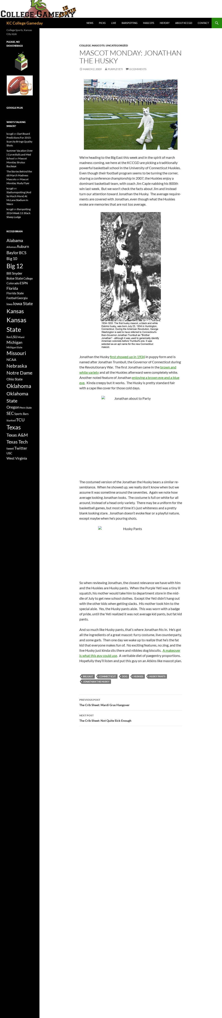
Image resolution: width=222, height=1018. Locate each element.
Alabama (15, 240)
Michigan (14, 342)
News (90, 22)
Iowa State (23, 303)
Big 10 (12, 258)
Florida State (15, 293)
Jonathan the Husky (96, 681)
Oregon (13, 407)
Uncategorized (117, 45)
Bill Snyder (14, 273)
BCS (22, 252)
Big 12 (15, 266)
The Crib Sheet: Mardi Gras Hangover (104, 702)
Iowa (10, 304)
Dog (124, 676)
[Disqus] (130, 790)
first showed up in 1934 (127, 357)
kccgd (10, 133)
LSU (14, 337)
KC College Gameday (25, 23)
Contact (203, 22)
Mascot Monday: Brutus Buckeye (17, 162)
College (85, 45)
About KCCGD (183, 22)
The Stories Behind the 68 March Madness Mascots (19, 175)
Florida (12, 288)
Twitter (20, 448)
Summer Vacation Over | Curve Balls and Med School (20, 154)
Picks (102, 22)
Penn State (26, 407)
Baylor (13, 252)
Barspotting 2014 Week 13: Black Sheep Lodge (19, 213)
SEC (10, 413)
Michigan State (14, 347)
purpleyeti (115, 69)
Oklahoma (19, 386)
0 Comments (137, 69)
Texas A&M (17, 434)
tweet (10, 448)
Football (11, 298)
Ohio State (15, 379)
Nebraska (17, 366)
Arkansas (11, 246)
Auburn (23, 246)
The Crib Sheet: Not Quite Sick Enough (105, 718)
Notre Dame (20, 373)
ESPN (24, 283)
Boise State (15, 278)
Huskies (138, 676)
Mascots (148, 22)
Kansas (15, 311)
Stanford (11, 420)
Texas (14, 427)
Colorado (13, 283)
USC (9, 453)
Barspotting (129, 22)
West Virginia (17, 458)
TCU (20, 419)
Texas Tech (17, 441)
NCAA (11, 359)
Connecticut (107, 676)
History (165, 22)
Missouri (16, 353)
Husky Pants (157, 676)
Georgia (22, 298)
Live (113, 22)
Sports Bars (21, 414)
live (9, 337)
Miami (21, 337)
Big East (88, 676)
